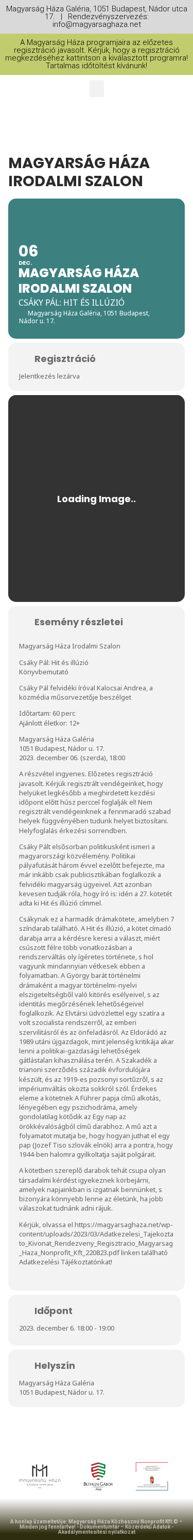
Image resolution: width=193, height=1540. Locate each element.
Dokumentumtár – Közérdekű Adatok (125, 1527)
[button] (97, 88)
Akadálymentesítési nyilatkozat (96, 1532)
